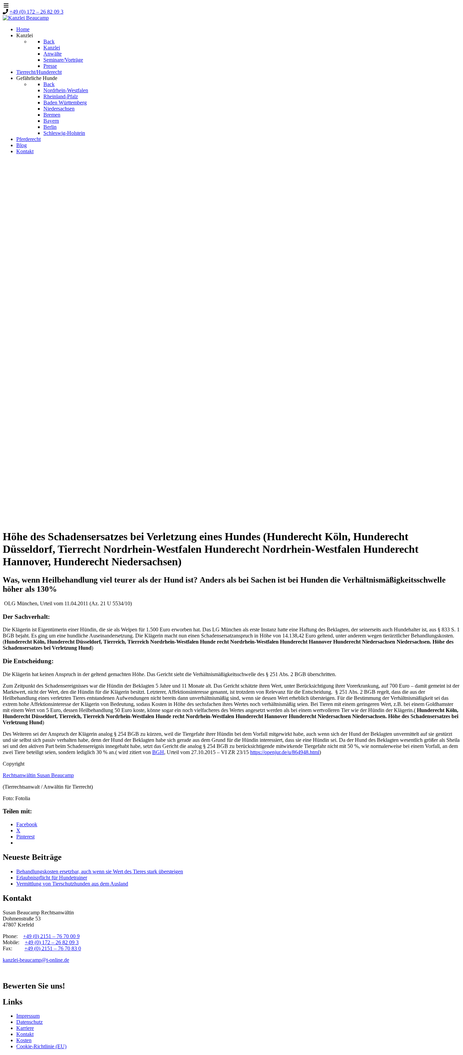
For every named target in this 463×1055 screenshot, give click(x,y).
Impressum (28, 1016)
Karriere (25, 1028)
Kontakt (25, 1034)
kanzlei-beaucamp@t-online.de (36, 960)
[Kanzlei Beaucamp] (26, 18)
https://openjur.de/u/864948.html (284, 752)
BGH (158, 752)
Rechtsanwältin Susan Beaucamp (38, 775)
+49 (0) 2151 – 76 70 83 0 (52, 948)
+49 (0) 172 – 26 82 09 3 (36, 12)
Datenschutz (29, 1022)
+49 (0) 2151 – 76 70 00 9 (51, 936)
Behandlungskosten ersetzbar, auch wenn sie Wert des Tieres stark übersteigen (99, 871)
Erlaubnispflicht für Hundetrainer (51, 877)
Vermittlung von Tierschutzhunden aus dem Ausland (72, 884)
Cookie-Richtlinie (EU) (41, 1046)
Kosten (24, 1040)
